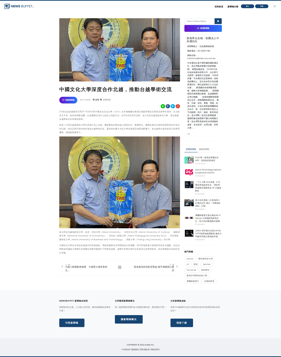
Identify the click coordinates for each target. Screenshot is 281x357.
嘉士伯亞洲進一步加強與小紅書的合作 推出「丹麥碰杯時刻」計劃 (207, 203)
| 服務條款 (134, 349)
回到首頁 (219, 6)
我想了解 (182, 322)
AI (188, 264)
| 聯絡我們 (154, 349)
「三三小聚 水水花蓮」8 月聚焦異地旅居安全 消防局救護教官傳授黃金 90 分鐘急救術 (208, 186)
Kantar (190, 258)
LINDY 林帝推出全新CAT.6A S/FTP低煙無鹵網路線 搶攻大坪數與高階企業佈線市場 (208, 233)
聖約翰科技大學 (205, 258)
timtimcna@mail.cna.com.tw (201, 58)
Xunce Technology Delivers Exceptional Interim (208, 171)
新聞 (97, 99)
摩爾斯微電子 (193, 281)
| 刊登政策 (125, 349)
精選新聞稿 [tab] (191, 149)
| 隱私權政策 (144, 349)
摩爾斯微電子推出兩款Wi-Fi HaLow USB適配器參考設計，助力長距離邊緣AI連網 (208, 218)
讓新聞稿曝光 (129, 319)
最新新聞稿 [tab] (204, 149)
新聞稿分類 (233, 6)
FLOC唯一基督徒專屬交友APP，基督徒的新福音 (207, 159)
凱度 (196, 264)
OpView (206, 264)
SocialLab (191, 270)
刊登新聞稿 (71, 322)
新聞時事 (107, 99)
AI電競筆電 (209, 281)
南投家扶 (205, 270)
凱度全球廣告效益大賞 (197, 275)
